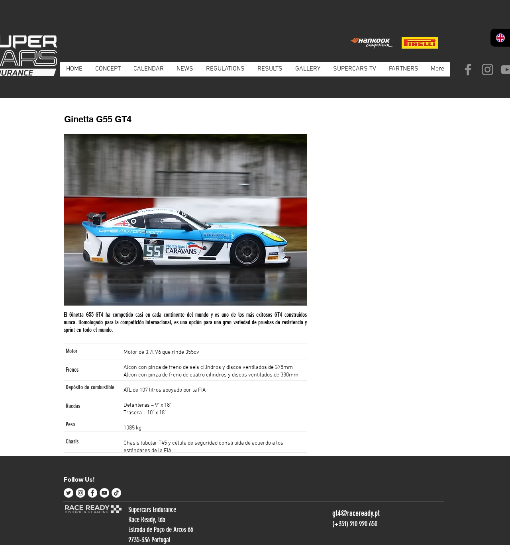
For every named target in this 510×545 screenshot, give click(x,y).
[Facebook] (468, 69)
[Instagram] (487, 69)
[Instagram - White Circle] (80, 493)
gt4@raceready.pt (356, 513)
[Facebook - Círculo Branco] (92, 493)
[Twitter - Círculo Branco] (68, 493)
